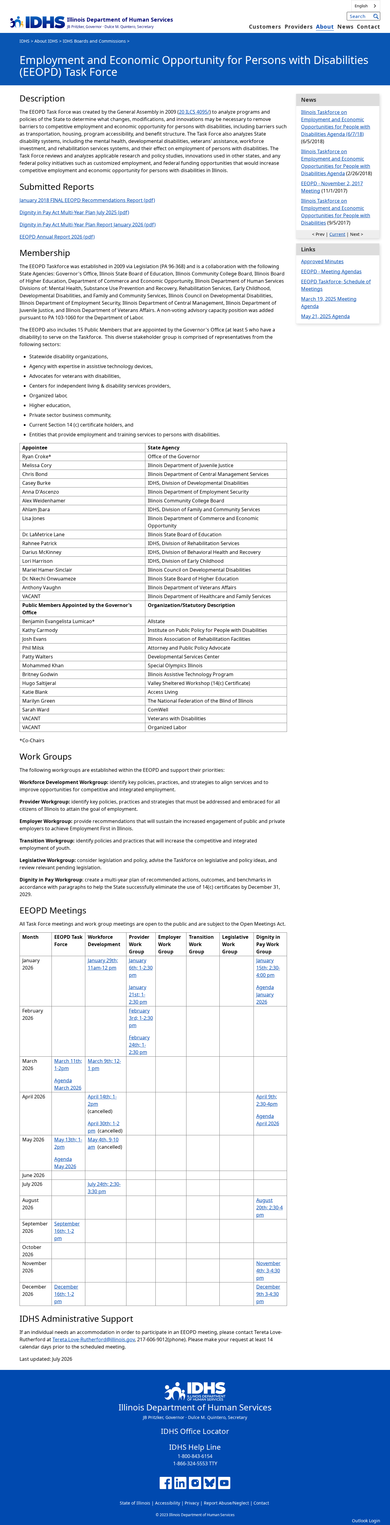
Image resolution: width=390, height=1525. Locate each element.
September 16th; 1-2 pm (67, 1231)
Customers (265, 26)
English (361, 6)
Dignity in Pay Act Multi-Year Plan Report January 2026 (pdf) (88, 224)
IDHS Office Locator (195, 1431)
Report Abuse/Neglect (226, 1503)
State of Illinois (135, 1503)
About (325, 26)
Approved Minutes (322, 261)
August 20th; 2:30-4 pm (269, 1207)
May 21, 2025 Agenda (325, 316)
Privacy (192, 1503)
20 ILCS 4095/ (194, 111)
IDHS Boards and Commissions (94, 41)
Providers (299, 26)
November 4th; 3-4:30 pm (268, 1270)
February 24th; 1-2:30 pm (139, 1044)
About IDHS (46, 41)
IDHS (25, 41)
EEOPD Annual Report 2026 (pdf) (57, 236)
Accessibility (167, 1503)
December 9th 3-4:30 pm (268, 1294)
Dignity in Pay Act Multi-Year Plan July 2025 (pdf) (74, 212)
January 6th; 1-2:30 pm (141, 967)
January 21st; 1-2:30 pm (138, 994)
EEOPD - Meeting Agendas (331, 271)
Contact (368, 26)
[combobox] (365, 6)
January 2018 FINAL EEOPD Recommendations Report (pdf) (87, 200)
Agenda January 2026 (265, 994)
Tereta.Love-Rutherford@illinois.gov (93, 1339)
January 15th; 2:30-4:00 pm (268, 967)
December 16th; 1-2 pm (66, 1294)
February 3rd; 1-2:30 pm (141, 1018)
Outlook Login (366, 1520)
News (345, 26)
